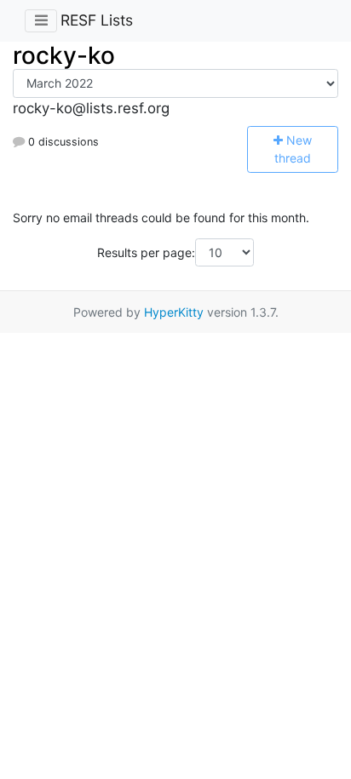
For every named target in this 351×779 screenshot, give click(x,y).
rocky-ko (64, 55)
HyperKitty (174, 312)
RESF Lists (96, 20)
